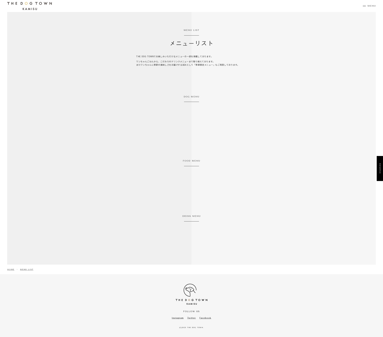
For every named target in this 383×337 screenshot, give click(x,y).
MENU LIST (26, 269)
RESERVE (380, 168)
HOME (10, 269)
